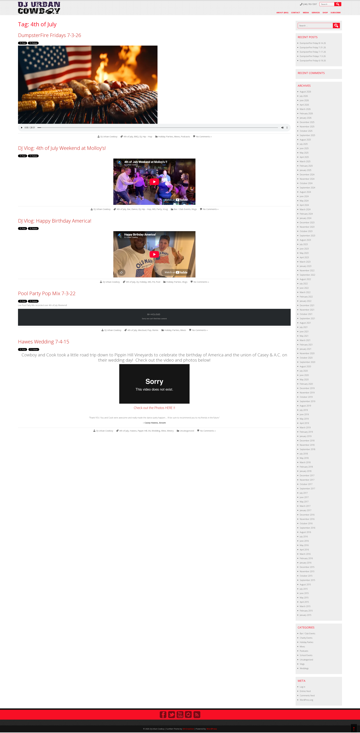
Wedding (156, 431)
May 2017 (304, 501)
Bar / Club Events (182, 209)
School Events (306, 655)
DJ (141, 136)
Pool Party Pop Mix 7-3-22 (47, 293)
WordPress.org (306, 700)
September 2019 (307, 401)
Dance (134, 209)
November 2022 (307, 270)
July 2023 (304, 244)
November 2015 (307, 571)
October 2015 (306, 575)
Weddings (304, 668)
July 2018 (304, 453)
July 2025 (304, 144)
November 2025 (307, 126)
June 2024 (304, 196)
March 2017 (305, 506)
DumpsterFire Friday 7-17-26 (313, 52)
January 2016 (305, 562)
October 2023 (306, 231)
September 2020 (307, 362)
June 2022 (304, 288)
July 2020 (304, 370)
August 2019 (305, 405)
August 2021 (305, 322)
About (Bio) (282, 12)
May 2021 (304, 336)
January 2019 (305, 436)
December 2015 (307, 567)
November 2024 (307, 179)
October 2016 (306, 523)
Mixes (177, 136)
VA (149, 431)
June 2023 (304, 248)
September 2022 (307, 275)
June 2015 (304, 593)
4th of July (128, 136)
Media (306, 12)
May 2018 (304, 458)
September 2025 (307, 135)
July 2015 (304, 589)
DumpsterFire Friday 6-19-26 (313, 60)
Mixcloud (142, 330)
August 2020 (305, 366)
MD (154, 209)
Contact (295, 12)
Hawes (133, 431)
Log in (302, 686)
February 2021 (306, 344)
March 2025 (305, 161)
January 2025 (305, 170)
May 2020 (304, 379)
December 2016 (307, 514)
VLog (165, 209)
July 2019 (304, 410)
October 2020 (306, 357)
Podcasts (185, 136)
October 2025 (306, 131)
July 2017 (304, 493)
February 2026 (306, 113)
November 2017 (307, 479)
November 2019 (307, 392)
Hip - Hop (147, 136)
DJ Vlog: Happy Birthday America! (54, 220)
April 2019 (304, 423)
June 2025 (304, 148)
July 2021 (304, 327)
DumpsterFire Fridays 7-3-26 (49, 35)
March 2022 (305, 292)
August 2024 (305, 192)
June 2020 (304, 375)
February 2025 (306, 165)
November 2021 (307, 309)
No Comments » (204, 136)
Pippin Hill (142, 431)
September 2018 (307, 449)
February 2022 (306, 296)
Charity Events (306, 637)
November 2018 (307, 445)
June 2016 (304, 541)
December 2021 (307, 305)
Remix (155, 330)
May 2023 (304, 253)
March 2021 (305, 340)
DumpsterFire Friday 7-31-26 (313, 47)
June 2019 (304, 414)
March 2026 (305, 109)
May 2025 (304, 152)
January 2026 (305, 117)
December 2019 (307, 388)
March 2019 (305, 427)
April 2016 (304, 549)
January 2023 (305, 266)
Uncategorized (187, 431)
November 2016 (307, 519)
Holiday (143, 282)
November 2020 (307, 353)
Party (159, 209)
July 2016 (304, 536)
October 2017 (306, 484)
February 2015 (306, 610)
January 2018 (305, 471)
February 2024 (306, 213)
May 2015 (304, 597)
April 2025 (304, 157)
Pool (158, 282)
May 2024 (304, 200)
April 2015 (304, 602)
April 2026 (304, 104)
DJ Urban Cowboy (108, 136)
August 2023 (305, 240)
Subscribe (336, 12)
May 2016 (304, 545)
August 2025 (305, 139)
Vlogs (194, 209)
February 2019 (306, 432)
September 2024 (307, 187)
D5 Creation (188, 729)
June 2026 (304, 100)
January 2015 (305, 615)
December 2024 (307, 174)
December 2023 (307, 222)
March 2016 (305, 554)
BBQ (136, 136)
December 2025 (307, 122)
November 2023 (307, 227)
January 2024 (305, 218)
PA (153, 282)
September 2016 (307, 527)
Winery (170, 431)
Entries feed (305, 691)
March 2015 (305, 606)
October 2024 (306, 183)
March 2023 (305, 261)
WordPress (212, 729)
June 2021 (304, 331)
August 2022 (305, 279)
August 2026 (305, 91)
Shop (325, 12)
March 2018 (305, 462)
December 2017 (307, 475)
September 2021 (307, 318)
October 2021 (306, 314)
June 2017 (304, 497)
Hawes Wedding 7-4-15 (43, 341)
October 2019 (306, 397)
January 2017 (305, 510)
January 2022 (305, 301)
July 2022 (304, 283)
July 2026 (304, 96)
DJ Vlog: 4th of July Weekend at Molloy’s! (62, 148)
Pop (149, 330)
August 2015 (305, 584)
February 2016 (306, 558)
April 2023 (304, 257)
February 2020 (306, 384)
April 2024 (304, 205)
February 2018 (306, 466)
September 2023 (307, 235)
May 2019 (304, 418)
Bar (128, 209)
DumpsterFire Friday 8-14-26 (313, 43)
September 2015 (307, 580)
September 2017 (307, 488)
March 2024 (305, 209)
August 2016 (305, 532)
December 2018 (307, 440)
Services (316, 12)
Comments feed (307, 695)
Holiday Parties (165, 136)
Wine (163, 431)
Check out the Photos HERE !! (154, 407)
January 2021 (305, 349)
